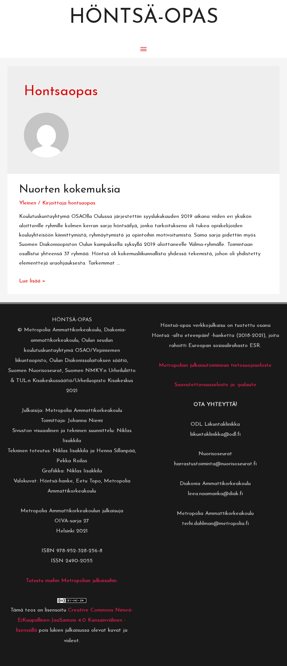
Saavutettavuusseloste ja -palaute (215, 385)
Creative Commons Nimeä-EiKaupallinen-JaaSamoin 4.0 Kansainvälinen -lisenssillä (74, 620)
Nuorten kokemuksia (69, 190)
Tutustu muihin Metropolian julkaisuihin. (72, 581)
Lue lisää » (32, 281)
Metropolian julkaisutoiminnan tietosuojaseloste (215, 365)
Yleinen (27, 203)
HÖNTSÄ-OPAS (143, 17)
